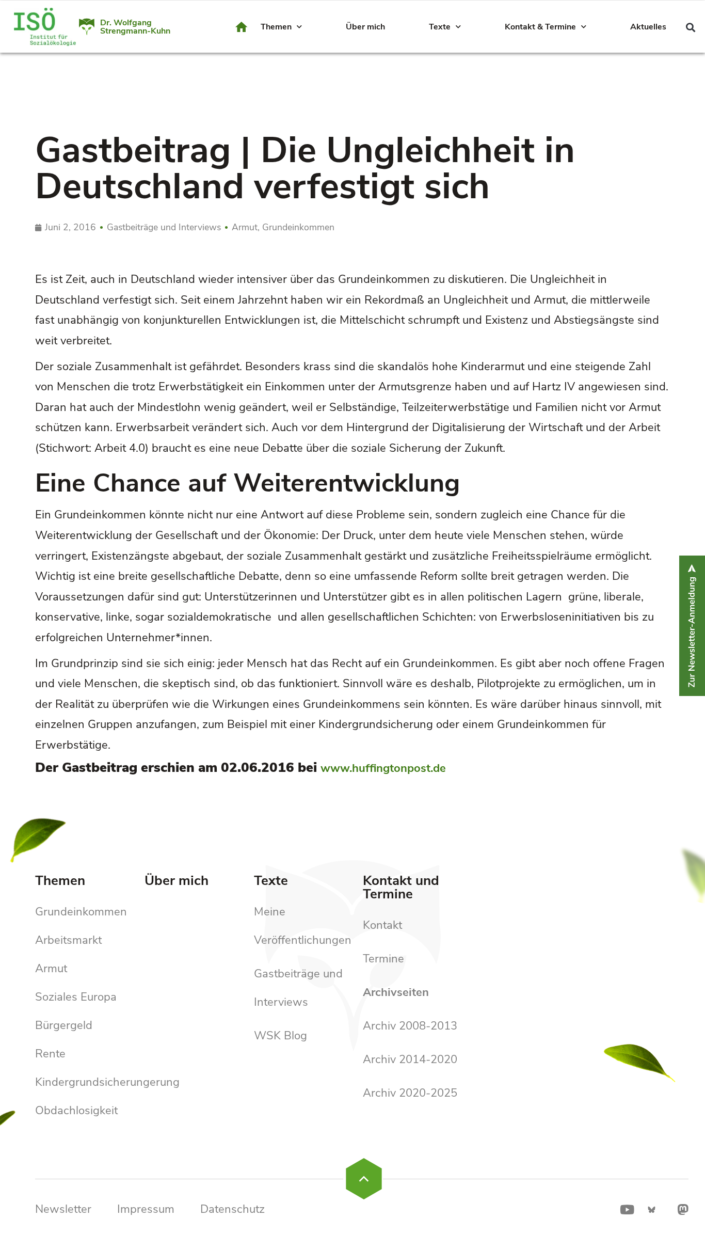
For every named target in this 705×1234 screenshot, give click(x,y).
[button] (690, 27)
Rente (50, 1054)
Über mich (365, 27)
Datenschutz (232, 1209)
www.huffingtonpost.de (383, 768)
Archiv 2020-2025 (410, 1093)
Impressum (145, 1209)
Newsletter (63, 1209)
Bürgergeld (63, 1025)
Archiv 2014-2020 (410, 1059)
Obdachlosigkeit (76, 1110)
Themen (276, 27)
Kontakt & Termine (540, 27)
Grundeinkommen (81, 912)
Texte (440, 27)
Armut (51, 968)
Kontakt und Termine (401, 887)
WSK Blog (280, 1035)
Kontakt (382, 925)
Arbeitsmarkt (68, 940)
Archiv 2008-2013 (410, 1026)
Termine (383, 959)
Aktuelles (648, 27)
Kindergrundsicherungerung (107, 1082)
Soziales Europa (76, 997)
